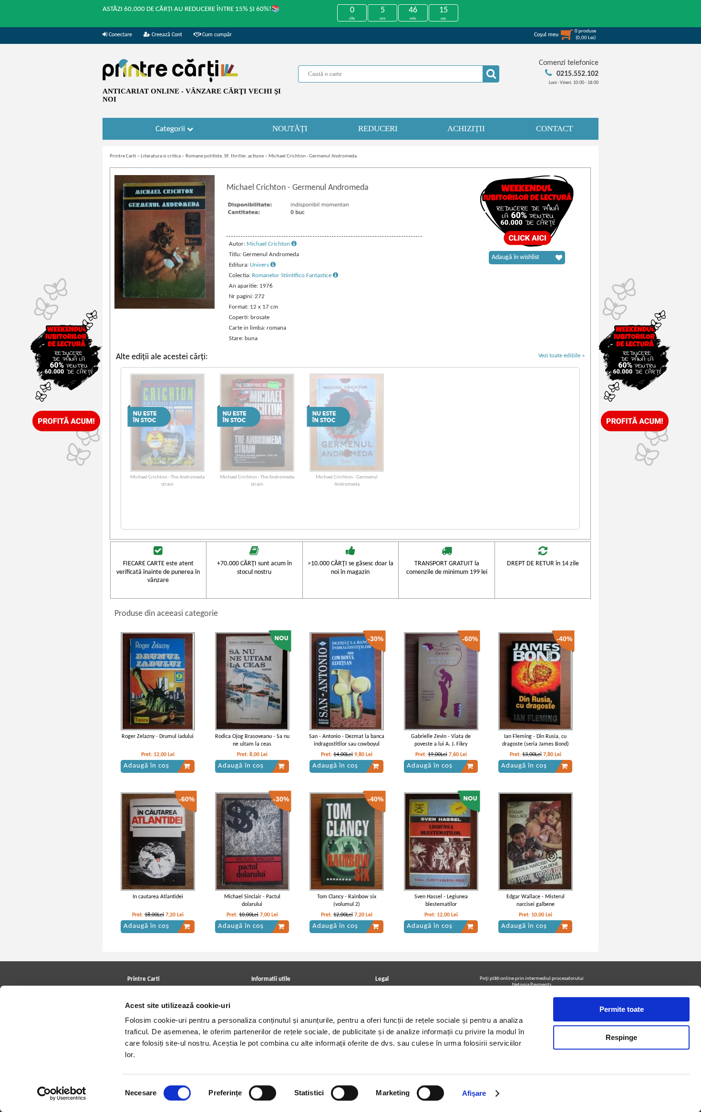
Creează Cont (166, 35)
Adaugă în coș (146, 765)
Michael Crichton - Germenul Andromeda (312, 156)
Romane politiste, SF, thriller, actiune (225, 156)
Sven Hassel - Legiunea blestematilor (441, 901)
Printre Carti (123, 156)
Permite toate (621, 1009)
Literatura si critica (161, 156)
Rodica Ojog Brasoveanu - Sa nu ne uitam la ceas (252, 741)
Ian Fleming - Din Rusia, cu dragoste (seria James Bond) (535, 741)
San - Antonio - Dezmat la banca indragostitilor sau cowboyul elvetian (346, 745)
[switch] (262, 1093)
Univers (260, 265)
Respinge (621, 1037)
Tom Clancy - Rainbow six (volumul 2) (346, 901)
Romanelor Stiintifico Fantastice (292, 275)
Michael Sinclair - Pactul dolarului (252, 901)
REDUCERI (378, 128)
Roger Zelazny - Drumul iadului (158, 736)
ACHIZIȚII (466, 128)
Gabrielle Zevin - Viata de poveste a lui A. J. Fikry (441, 741)
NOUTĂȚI (290, 128)
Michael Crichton (269, 244)
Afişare (474, 1093)
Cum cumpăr (216, 35)
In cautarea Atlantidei (158, 897)
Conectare (119, 35)
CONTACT (554, 128)
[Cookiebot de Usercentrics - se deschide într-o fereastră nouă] (61, 1093)
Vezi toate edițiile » (561, 356)
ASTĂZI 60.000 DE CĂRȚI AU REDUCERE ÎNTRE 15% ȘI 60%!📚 (191, 9)
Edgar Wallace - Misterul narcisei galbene (535, 901)
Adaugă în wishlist (515, 257)
